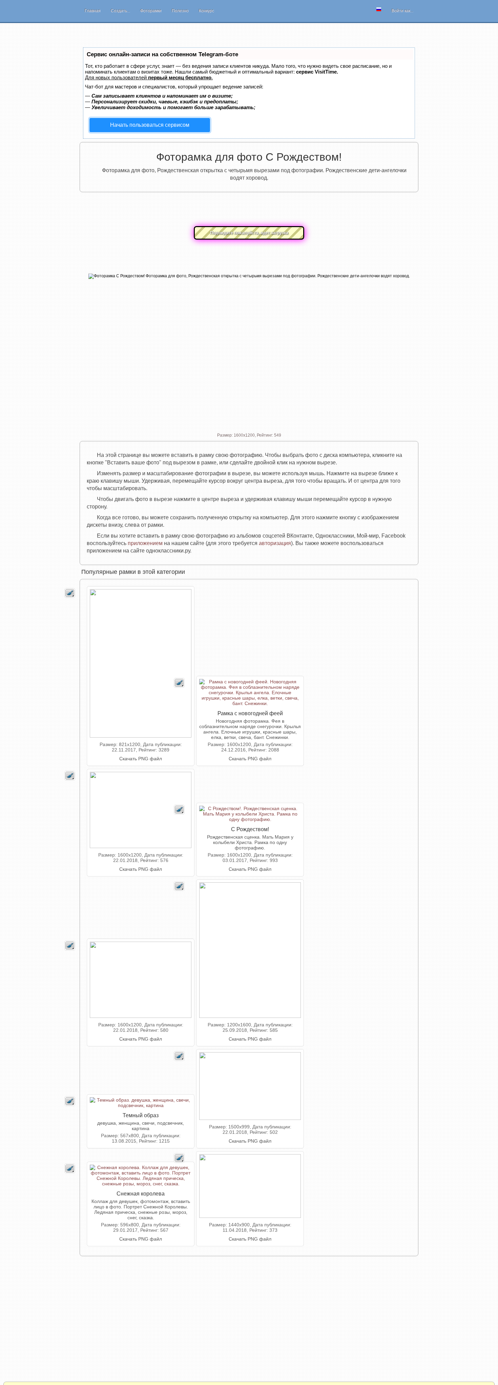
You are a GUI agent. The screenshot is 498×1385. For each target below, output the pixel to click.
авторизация (275, 543)
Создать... (120, 10)
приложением (145, 543)
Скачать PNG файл (140, 758)
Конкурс (206, 10)
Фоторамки (151, 10)
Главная (93, 10)
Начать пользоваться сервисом (149, 125)
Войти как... (402, 10)
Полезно (180, 10)
